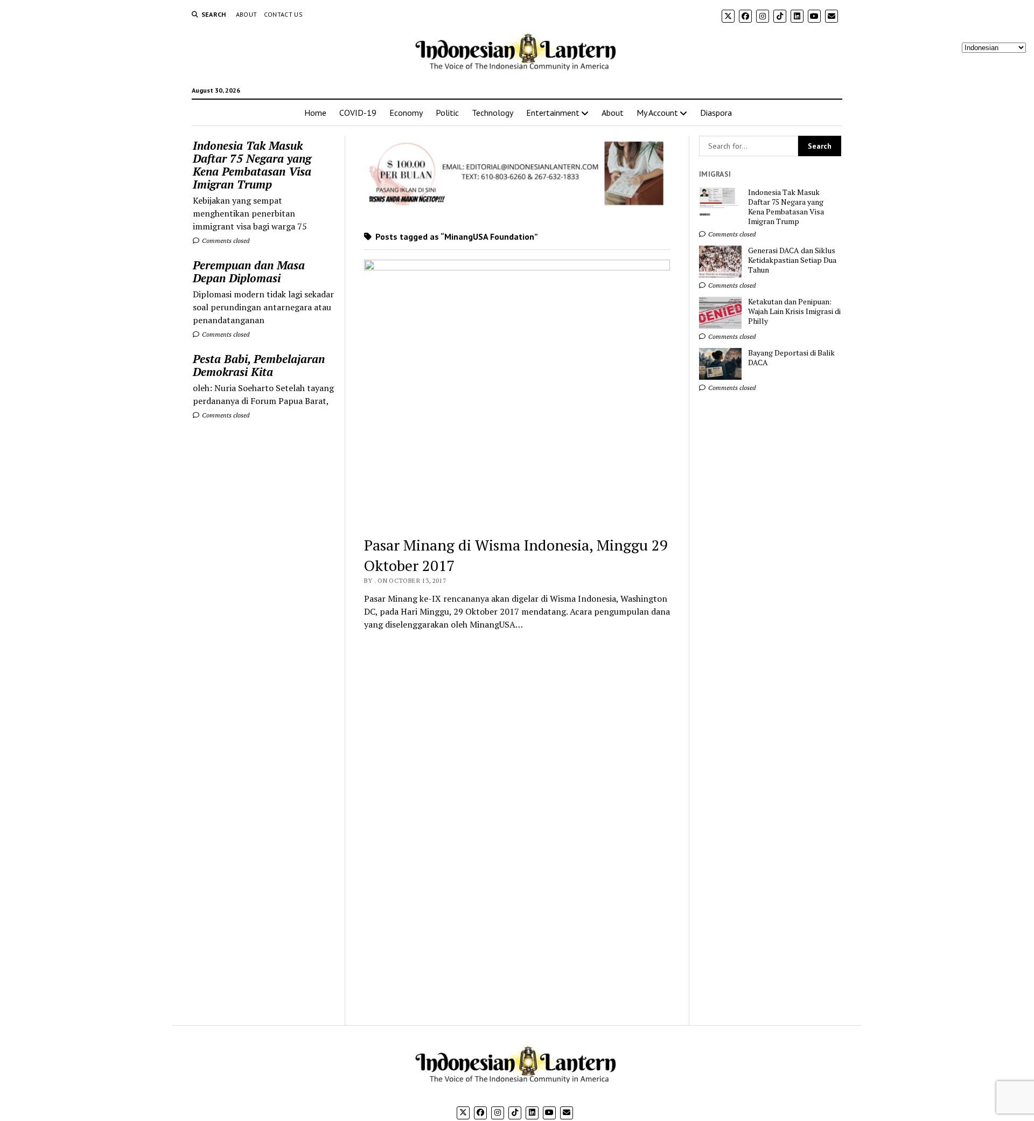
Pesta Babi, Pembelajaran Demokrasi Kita (259, 365)
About (246, 14)
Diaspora (716, 112)
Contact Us (283, 14)
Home (315, 112)
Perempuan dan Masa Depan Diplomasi (249, 271)
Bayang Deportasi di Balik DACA (791, 357)
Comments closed (224, 240)
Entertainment (552, 112)
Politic (447, 112)
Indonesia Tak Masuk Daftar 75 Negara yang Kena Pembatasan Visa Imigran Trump (252, 165)
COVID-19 (357, 112)
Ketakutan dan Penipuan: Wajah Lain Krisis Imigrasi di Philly (794, 311)
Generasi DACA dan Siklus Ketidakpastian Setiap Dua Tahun (792, 260)
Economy (406, 112)
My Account (657, 112)
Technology (492, 112)
